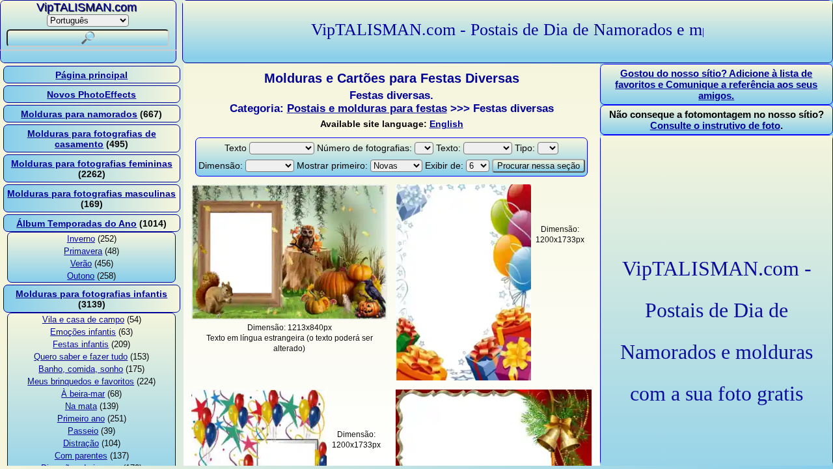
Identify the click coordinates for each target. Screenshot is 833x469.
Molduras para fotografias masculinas (91, 193)
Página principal (91, 75)
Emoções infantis (83, 332)
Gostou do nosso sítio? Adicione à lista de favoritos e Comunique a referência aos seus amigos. (716, 84)
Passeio (83, 431)
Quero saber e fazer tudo (81, 357)
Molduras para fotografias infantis (91, 294)
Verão (81, 263)
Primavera (83, 251)
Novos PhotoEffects (91, 94)
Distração (81, 443)
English (446, 124)
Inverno (81, 239)
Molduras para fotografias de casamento (91, 138)
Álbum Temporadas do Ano (76, 223)
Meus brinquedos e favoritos (80, 381)
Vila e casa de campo (83, 319)
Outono (80, 276)
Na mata (81, 406)
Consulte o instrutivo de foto (715, 125)
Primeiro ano (81, 418)
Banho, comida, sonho (80, 369)
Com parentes (81, 456)
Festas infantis (81, 344)
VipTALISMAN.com (86, 7)
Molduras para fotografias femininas (91, 163)
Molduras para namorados (79, 114)
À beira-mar (83, 394)
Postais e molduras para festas (367, 108)
